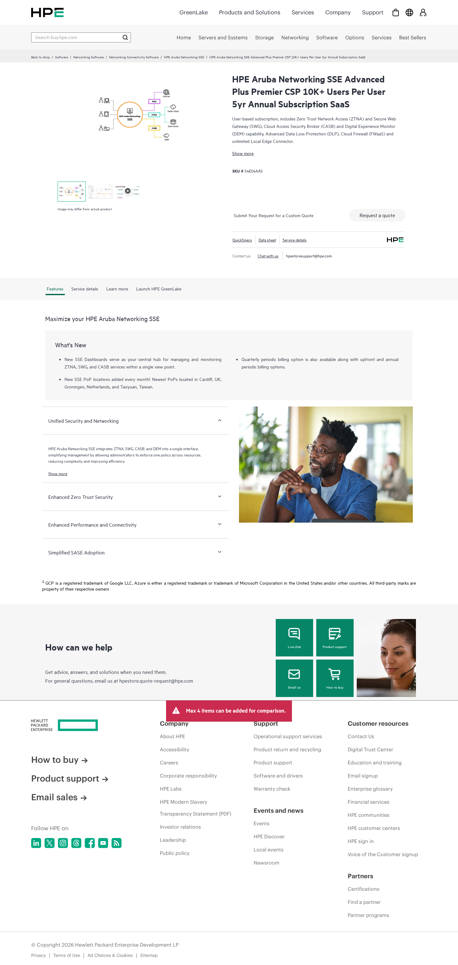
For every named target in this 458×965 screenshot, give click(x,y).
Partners (360, 876)
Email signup (363, 775)
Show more (243, 153)
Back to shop (40, 56)
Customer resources (378, 723)
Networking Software (88, 56)
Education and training (375, 762)
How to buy (334, 687)
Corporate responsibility (188, 775)
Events (262, 823)
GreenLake (193, 12)
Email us (294, 687)
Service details (295, 239)
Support (372, 12)
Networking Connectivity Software (134, 56)
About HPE (172, 736)
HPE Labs (171, 789)
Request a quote (377, 215)
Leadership (173, 840)
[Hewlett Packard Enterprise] (47, 12)
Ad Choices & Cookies (110, 955)
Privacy (38, 955)
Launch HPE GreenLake (158, 288)
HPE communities (368, 815)
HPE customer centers (374, 828)
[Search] (125, 37)
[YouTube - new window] (103, 843)
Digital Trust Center (370, 749)
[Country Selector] (409, 12)
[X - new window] (50, 843)
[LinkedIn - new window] (36, 843)
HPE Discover (269, 836)
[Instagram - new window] (63, 843)
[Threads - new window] (76, 843)
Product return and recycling (287, 749)
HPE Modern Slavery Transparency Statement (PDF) (195, 808)
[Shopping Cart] (395, 12)
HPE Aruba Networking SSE (184, 56)
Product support (335, 646)
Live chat (294, 646)
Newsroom (266, 863)
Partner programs (368, 915)
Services (303, 12)
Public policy (174, 853)
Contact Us (361, 736)
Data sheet (267, 239)
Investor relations (180, 827)
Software (61, 56)
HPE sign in (361, 841)
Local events (269, 849)
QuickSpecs (242, 239)
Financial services (368, 802)
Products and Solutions (249, 12)
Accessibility (174, 749)
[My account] (423, 12)
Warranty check (272, 789)
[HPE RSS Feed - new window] (117, 843)
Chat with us (268, 255)
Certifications (363, 889)
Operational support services (288, 736)
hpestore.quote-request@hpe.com (156, 680)
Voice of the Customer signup (383, 854)
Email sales (54, 797)
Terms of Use (66, 955)
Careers (169, 762)
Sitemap (149, 955)
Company (338, 12)
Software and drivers (278, 775)
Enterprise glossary (370, 789)
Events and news (278, 810)
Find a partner (364, 902)
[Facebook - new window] (90, 843)
